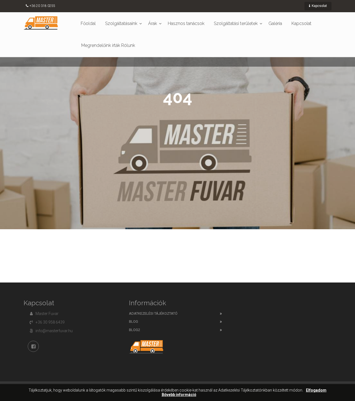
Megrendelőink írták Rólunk (108, 45)
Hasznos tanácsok (186, 23)
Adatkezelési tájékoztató (153, 313)
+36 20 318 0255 (42, 6)
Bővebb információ (179, 395)
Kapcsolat (319, 6)
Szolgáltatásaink (121, 23)
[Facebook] (33, 346)
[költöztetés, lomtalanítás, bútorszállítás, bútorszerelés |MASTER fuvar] (41, 23)
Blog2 (134, 330)
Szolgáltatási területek (236, 23)
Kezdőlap (30, 62)
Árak (152, 23)
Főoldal (88, 23)
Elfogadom (316, 390)
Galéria (275, 23)
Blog (48, 62)
